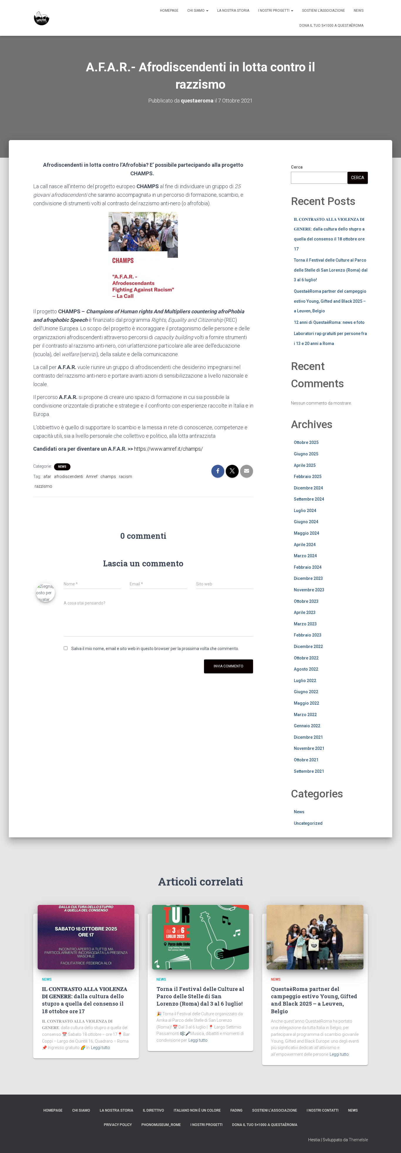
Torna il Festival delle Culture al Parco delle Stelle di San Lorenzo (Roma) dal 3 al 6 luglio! (331, 270)
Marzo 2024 (305, 555)
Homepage (169, 11)
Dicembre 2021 (308, 737)
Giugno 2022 (306, 691)
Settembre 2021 (309, 771)
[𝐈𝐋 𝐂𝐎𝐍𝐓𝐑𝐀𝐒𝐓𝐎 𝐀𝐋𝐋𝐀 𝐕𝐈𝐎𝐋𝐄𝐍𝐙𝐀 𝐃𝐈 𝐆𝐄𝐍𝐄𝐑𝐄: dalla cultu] (86, 936)
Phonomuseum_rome (161, 1125)
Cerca (297, 167)
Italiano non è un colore (197, 1110)
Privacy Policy (118, 1125)
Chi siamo (196, 11)
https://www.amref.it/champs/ (168, 449)
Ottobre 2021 (306, 760)
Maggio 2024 (306, 533)
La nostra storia (233, 11)
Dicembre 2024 (308, 488)
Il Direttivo (153, 1110)
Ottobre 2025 (306, 442)
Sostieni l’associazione (323, 11)
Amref (91, 476)
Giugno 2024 (306, 521)
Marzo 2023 (305, 624)
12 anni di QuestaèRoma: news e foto (329, 322)
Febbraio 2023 (307, 635)
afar (47, 476)
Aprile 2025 (305, 465)
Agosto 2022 (306, 669)
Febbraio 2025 (307, 476)
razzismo (43, 486)
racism (125, 476)
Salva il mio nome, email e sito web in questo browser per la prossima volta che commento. (155, 648)
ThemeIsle (358, 1139)
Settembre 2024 (309, 499)
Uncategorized (308, 823)
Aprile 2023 (305, 612)
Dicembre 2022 (308, 646)
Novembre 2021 (309, 748)
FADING (236, 1110)
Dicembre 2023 (308, 578)
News (358, 11)
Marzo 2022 (305, 714)
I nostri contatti (322, 1110)
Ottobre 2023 (306, 601)
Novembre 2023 (309, 590)
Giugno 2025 (306, 454)
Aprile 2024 (305, 544)
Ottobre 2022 (306, 658)
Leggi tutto (100, 1047)
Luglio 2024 (305, 510)
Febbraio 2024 (307, 567)
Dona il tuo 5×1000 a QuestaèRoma (331, 25)
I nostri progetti (274, 11)
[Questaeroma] (41, 18)
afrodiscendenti (68, 476)
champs (108, 476)
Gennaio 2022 (307, 725)
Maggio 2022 (306, 703)
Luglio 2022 (305, 680)
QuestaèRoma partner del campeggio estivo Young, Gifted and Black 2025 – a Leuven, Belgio (330, 301)
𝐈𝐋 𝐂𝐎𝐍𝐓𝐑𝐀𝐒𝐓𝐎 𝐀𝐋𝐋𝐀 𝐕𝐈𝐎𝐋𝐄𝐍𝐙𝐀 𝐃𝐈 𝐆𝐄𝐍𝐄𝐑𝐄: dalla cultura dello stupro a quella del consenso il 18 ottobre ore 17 (84, 1000)
